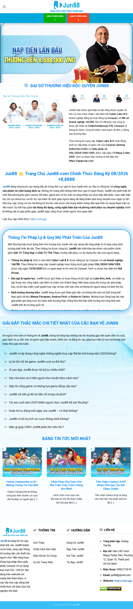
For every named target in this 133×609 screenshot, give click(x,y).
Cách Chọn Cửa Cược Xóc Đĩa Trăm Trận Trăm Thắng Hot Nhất (66, 485)
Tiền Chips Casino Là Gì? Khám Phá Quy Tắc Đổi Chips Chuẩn (111, 485)
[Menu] (4, 7)
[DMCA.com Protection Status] (111, 588)
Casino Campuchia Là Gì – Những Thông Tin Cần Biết (22, 483)
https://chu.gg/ (38, 219)
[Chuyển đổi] (5, 353)
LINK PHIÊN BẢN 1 (54, 18)
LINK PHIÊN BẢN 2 (78, 18)
